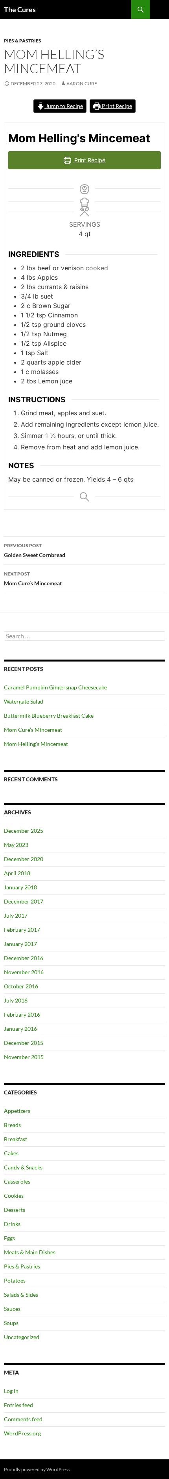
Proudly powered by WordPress (37, 1469)
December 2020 (23, 859)
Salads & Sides (21, 1294)
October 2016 (21, 986)
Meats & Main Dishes (29, 1252)
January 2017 (20, 943)
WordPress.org (22, 1433)
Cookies (14, 1195)
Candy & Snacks (23, 1167)
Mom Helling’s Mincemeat (36, 743)
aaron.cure (81, 83)
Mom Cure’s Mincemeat (33, 578)
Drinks (12, 1224)
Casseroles (17, 1181)
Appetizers (17, 1110)
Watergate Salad (23, 701)
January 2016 (20, 1028)
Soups (11, 1323)
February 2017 (22, 929)
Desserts (14, 1209)
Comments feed (23, 1419)
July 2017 (16, 915)
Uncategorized (21, 1337)
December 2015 (23, 1042)
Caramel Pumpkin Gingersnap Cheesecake (55, 687)
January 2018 (20, 887)
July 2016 (16, 1000)
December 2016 (23, 958)
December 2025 (23, 830)
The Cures (20, 9)
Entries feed (18, 1405)
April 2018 (17, 873)
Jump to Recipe (63, 106)
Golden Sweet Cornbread (34, 550)
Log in (11, 1390)
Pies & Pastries (22, 41)
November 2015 (24, 1057)
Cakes (11, 1153)
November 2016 (24, 972)
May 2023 (16, 844)
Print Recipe (116, 106)
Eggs (9, 1238)
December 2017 (23, 901)
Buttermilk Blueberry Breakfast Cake (49, 715)
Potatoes (15, 1280)
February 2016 (22, 1014)
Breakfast (15, 1139)
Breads (12, 1125)
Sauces (12, 1308)
